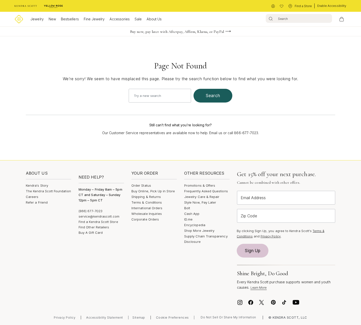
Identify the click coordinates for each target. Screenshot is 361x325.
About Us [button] (154, 19)
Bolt (187, 208)
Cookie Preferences (172, 317)
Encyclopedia (194, 225)
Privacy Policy (271, 236)
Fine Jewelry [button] (94, 19)
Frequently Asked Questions (206, 191)
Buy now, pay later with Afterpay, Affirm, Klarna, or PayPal (177, 31)
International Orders (146, 208)
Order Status (141, 185)
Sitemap (138, 317)
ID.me (188, 219)
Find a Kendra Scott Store (98, 222)
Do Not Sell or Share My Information (228, 317)
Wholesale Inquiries (146, 214)
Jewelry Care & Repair (201, 197)
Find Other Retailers (94, 227)
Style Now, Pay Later (200, 202)
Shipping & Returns (146, 197)
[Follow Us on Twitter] (262, 302)
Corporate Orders (145, 219)
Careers (32, 197)
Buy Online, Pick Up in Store (153, 191)
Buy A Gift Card (91, 232)
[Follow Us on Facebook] (250, 302)
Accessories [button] (120, 19)
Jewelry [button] (36, 19)
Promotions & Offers (199, 185)
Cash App (192, 214)
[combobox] (299, 18)
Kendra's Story (37, 185)
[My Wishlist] (281, 6)
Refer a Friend (37, 202)
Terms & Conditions (146, 202)
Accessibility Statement (104, 317)
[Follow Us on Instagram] (239, 302)
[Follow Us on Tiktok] (284, 302)
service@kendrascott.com (99, 216)
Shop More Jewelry (199, 231)
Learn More (258, 287)
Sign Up (253, 250)
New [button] (52, 19)
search (213, 95)
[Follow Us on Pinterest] (273, 302)
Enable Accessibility (331, 6)
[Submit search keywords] (271, 18)
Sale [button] (138, 19)
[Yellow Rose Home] (53, 6)
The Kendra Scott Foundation (48, 191)
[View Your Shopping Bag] (341, 19)
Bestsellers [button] (70, 19)
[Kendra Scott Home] (26, 6)
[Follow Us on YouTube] (295, 302)
